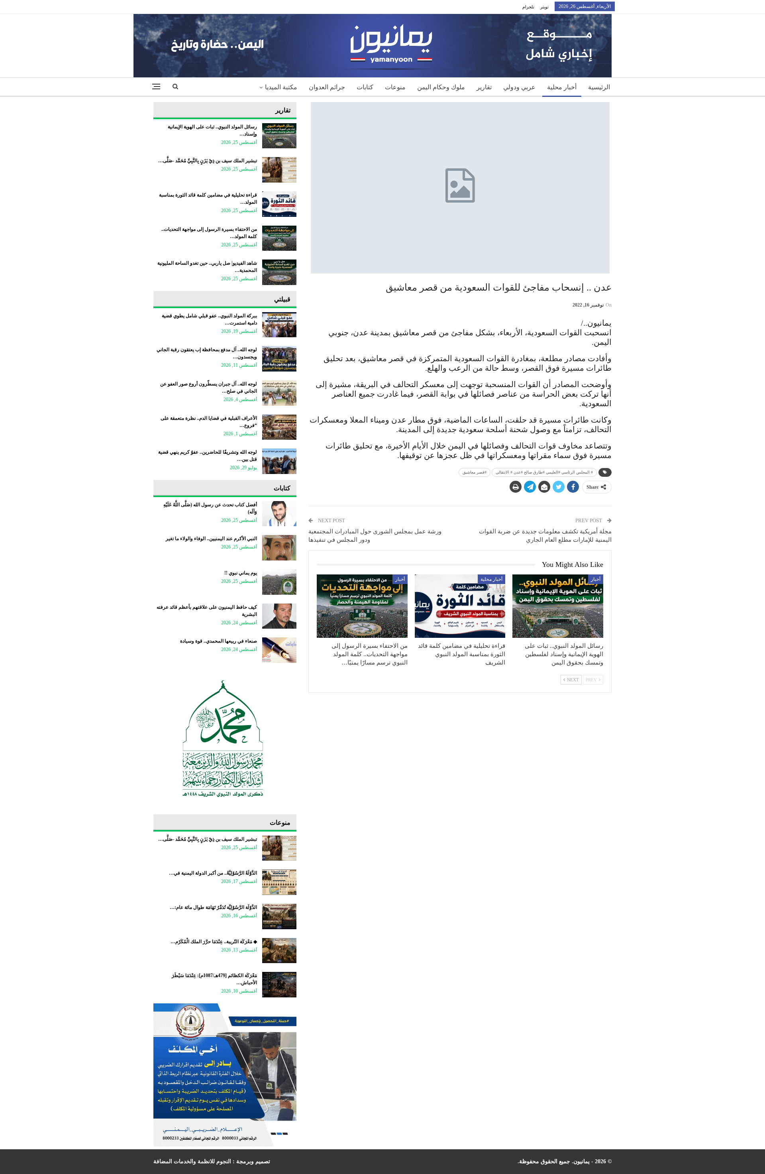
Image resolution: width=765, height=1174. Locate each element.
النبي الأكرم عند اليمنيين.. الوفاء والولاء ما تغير (211, 538)
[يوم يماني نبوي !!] (279, 582)
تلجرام (528, 6)
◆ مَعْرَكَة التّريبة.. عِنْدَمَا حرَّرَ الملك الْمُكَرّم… (214, 941)
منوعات (395, 87)
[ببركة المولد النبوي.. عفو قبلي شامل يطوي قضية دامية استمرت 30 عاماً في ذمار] (279, 325)
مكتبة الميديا (281, 87)
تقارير (484, 87)
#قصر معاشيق (474, 472)
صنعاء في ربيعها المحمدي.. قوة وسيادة (218, 641)
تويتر (544, 6)
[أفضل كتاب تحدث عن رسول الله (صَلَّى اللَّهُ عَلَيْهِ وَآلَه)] (279, 514)
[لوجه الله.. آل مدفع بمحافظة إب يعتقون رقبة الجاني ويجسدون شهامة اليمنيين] (279, 359)
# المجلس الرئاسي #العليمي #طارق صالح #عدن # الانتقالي (544, 472)
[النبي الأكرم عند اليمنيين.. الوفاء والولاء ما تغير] (279, 547)
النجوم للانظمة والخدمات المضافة (192, 1161)
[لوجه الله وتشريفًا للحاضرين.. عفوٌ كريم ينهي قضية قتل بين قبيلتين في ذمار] (279, 461)
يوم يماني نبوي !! (240, 573)
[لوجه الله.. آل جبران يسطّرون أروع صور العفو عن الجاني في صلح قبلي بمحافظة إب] (279, 393)
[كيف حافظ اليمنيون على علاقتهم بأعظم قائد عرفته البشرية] (279, 616)
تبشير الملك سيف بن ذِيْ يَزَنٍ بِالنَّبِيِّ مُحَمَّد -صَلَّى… (207, 160)
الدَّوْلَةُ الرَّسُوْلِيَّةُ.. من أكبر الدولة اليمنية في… (213, 873)
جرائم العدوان (327, 87)
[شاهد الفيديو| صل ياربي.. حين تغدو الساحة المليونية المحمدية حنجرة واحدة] (279, 272)
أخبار (595, 579)
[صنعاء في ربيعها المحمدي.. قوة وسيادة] (279, 650)
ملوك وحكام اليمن (441, 87)
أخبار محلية (562, 87)
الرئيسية (599, 87)
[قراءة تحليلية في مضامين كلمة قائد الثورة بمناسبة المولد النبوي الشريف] (460, 606)
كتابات (365, 87)
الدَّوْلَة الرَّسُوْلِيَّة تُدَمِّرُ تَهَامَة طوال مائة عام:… (213, 907)
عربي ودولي (519, 87)
